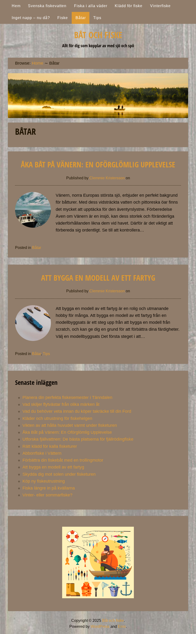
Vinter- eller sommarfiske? (47, 495)
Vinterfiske (160, 6)
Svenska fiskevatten (47, 6)
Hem (16, 6)
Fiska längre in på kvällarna (48, 488)
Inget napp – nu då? (31, 18)
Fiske (62, 18)
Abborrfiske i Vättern (41, 453)
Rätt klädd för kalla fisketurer (49, 446)
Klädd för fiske (128, 6)
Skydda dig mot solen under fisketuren (59, 474)
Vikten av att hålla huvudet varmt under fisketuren (69, 425)
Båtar (81, 18)
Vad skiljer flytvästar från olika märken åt (60, 404)
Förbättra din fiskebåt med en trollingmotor (62, 460)
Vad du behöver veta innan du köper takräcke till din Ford (76, 411)
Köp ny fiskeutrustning (43, 481)
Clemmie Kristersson (107, 178)
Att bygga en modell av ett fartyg (98, 278)
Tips (97, 18)
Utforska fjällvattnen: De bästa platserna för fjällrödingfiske (77, 439)
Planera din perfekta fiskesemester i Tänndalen (67, 397)
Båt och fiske (98, 35)
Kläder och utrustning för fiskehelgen (57, 418)
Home (37, 63)
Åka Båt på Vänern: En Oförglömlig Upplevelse (98, 164)
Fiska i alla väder (90, 6)
